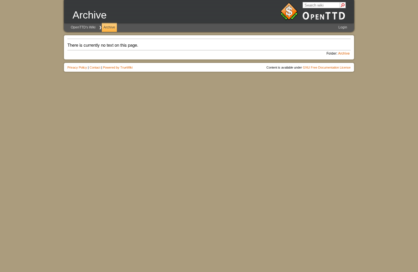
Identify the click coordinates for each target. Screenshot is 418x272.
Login (342, 27)
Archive (109, 27)
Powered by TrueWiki (118, 67)
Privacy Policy (77, 67)
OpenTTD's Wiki (83, 27)
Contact (95, 67)
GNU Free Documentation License (327, 67)
